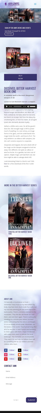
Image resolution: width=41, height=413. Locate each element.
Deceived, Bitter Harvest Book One (20, 276)
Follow (12, 350)
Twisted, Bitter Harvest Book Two (20, 232)
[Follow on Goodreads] (19, 359)
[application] (20, 106)
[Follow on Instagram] (5, 354)
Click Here (9, 34)
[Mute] (28, 106)
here (5, 164)
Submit (31, 400)
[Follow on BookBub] (5, 359)
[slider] (33, 106)
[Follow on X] (19, 350)
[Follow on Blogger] (19, 354)
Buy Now (20, 77)
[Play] (7, 106)
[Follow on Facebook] (5, 350)
